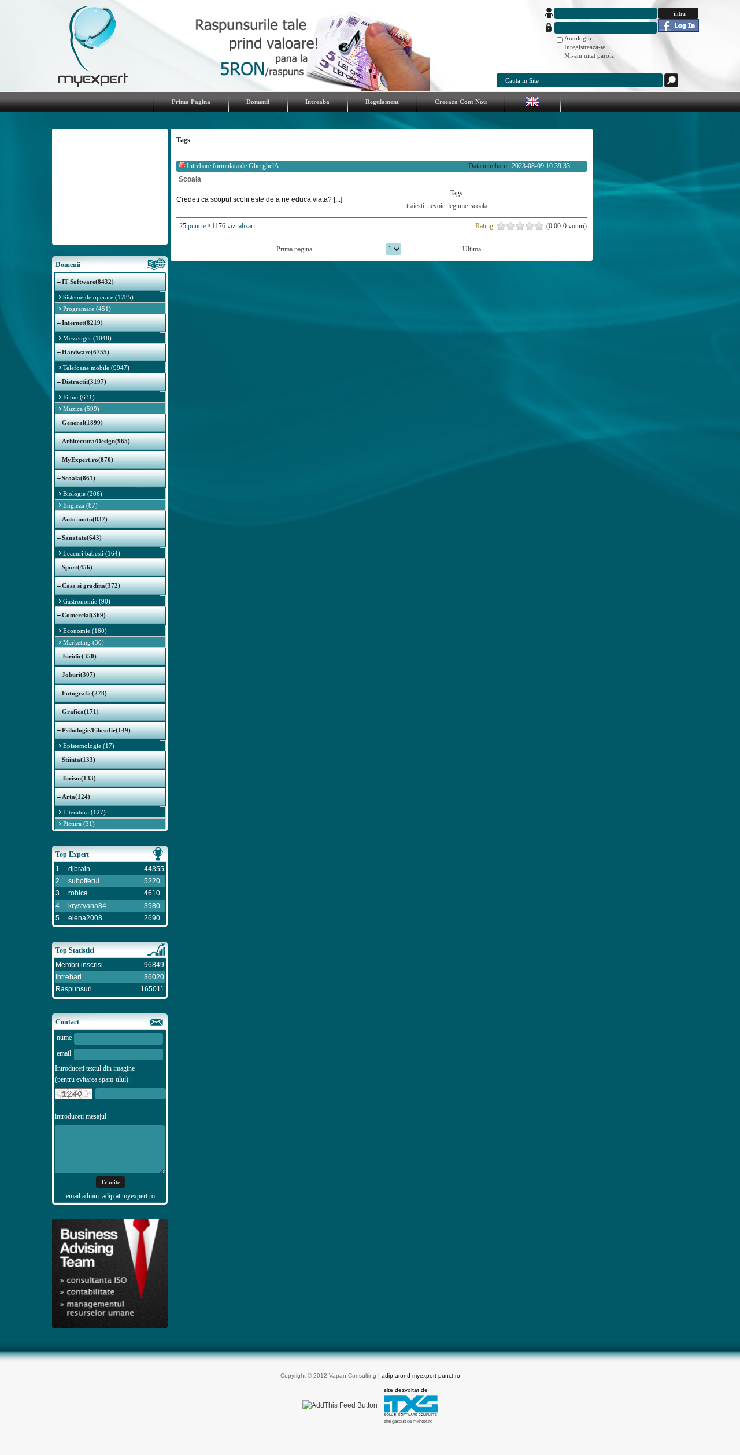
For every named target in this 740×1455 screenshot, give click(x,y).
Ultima (471, 249)
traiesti (415, 206)
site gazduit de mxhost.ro (408, 1421)
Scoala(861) (78, 478)
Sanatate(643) (82, 537)
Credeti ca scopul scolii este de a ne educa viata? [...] (259, 199)
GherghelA (264, 166)
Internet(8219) (82, 322)
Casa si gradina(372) (91, 585)
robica (78, 893)
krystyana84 (87, 906)
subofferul (83, 881)
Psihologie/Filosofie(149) (96, 730)
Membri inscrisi (79, 965)
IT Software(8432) (88, 281)
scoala (479, 206)
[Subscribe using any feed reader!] (340, 1405)
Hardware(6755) (85, 352)
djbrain (79, 869)
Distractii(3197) (84, 381)
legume (458, 206)
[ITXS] (411, 1413)
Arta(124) (76, 796)
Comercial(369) (84, 615)
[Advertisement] (110, 187)
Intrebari (69, 977)
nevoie (436, 206)
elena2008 (85, 918)
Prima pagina (294, 249)
